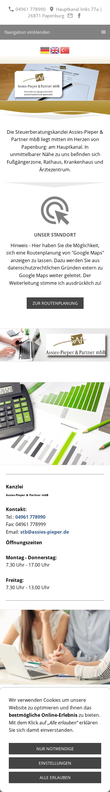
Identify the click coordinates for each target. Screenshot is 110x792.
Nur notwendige (55, 748)
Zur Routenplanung (55, 303)
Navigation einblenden (27, 32)
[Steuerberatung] (55, 82)
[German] (45, 49)
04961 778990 (30, 9)
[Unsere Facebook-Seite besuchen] (79, 16)
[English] (55, 49)
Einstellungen (55, 763)
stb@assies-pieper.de (44, 532)
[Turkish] (65, 49)
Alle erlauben (55, 777)
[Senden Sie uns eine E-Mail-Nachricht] (70, 16)
